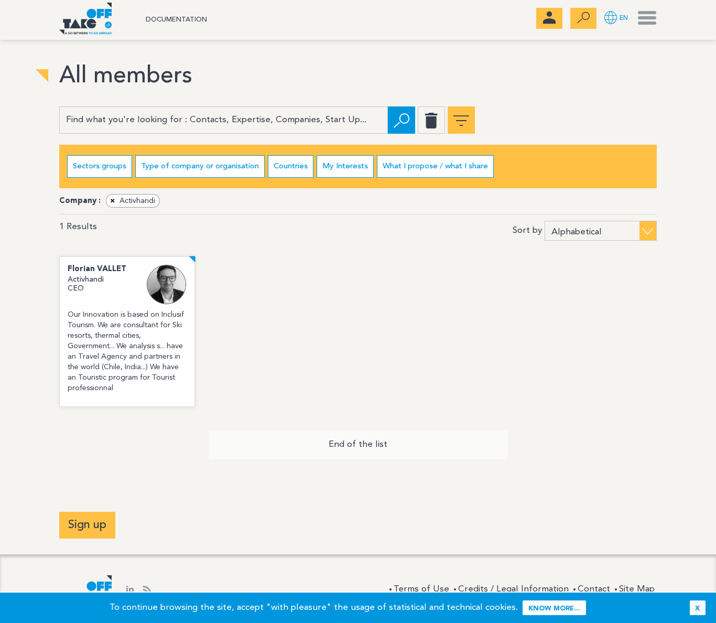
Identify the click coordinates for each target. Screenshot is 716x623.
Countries (291, 166)
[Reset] (431, 120)
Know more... (554, 608)
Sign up (87, 525)
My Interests (345, 166)
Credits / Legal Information (513, 589)
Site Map (637, 589)
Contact (594, 589)
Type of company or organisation (200, 166)
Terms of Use (421, 589)
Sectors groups (99, 166)
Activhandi (133, 201)
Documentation (176, 19)
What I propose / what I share (435, 166)
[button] (616, 18)
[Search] (401, 120)
